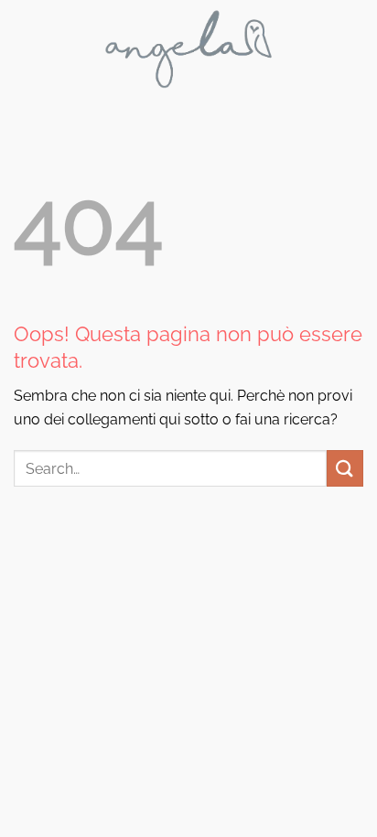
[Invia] (345, 468)
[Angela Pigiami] (189, 49)
